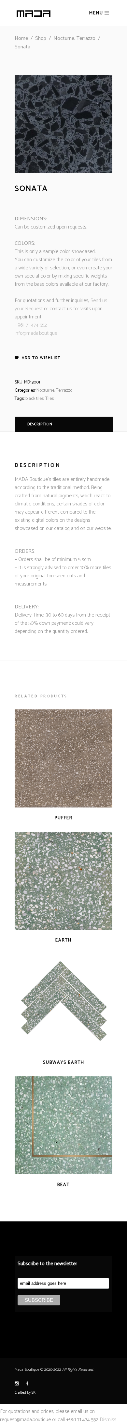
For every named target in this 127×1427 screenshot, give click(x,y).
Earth (63, 940)
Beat (63, 1185)
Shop (40, 38)
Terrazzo (86, 38)
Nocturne (63, 38)
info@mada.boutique (36, 333)
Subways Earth (63, 1062)
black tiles (34, 398)
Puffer (64, 818)
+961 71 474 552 (31, 325)
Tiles (49, 398)
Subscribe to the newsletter (47, 1263)
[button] (38, 358)
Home (21, 38)
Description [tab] (39, 424)
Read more (51, 818)
